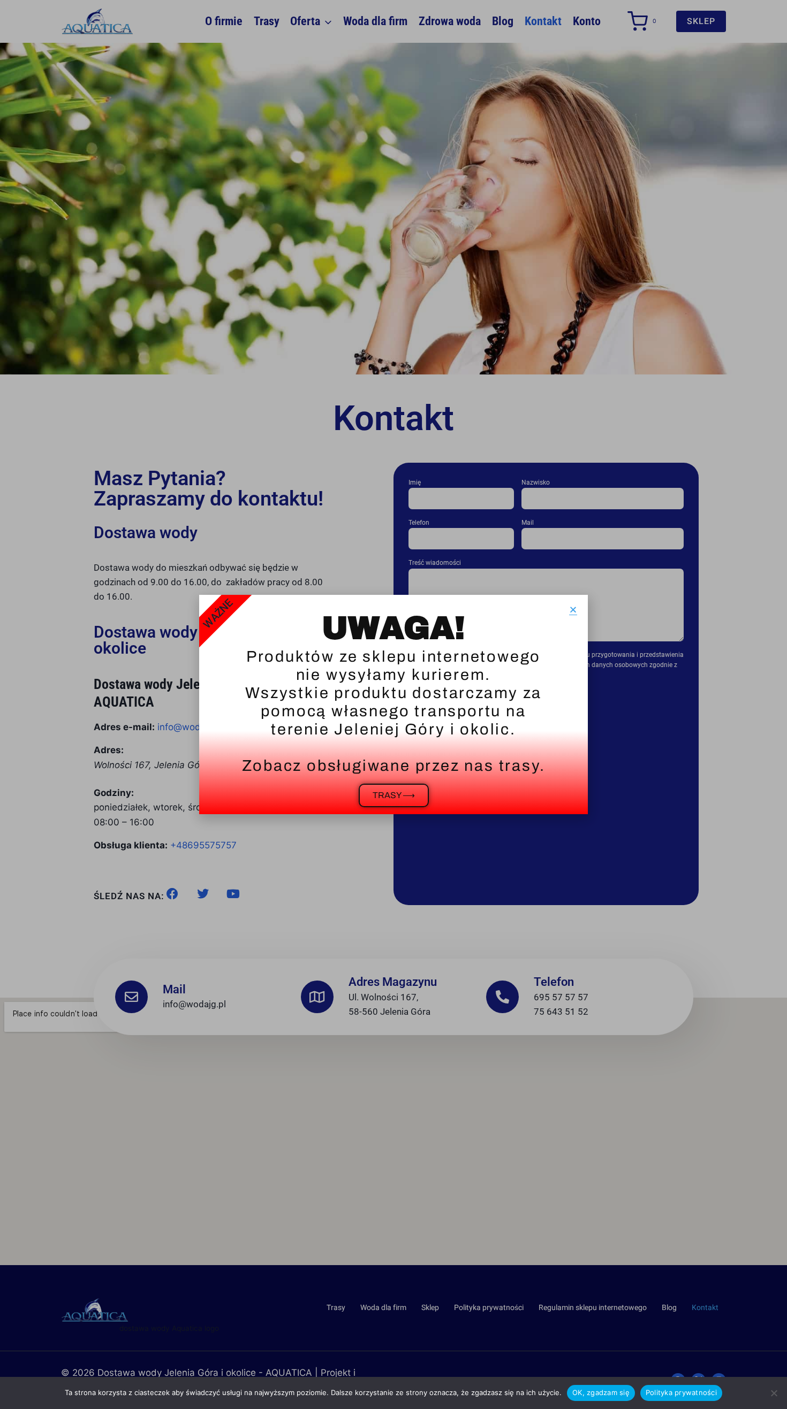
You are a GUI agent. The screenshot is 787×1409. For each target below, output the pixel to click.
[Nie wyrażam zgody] (773, 1393)
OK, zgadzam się (601, 1392)
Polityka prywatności (681, 1392)
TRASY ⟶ (394, 795)
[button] (573, 610)
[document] (393, 704)
